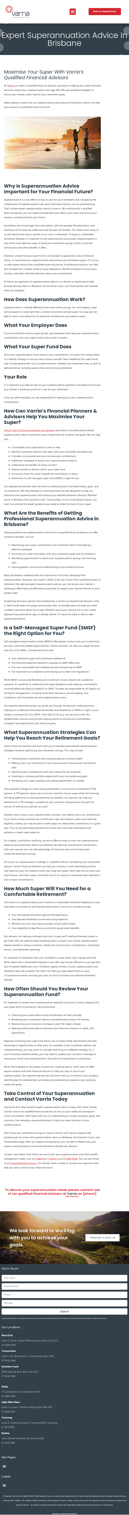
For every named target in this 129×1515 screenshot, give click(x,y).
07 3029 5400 (9, 1345)
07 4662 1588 (8, 1396)
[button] (73, 12)
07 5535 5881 (8, 1443)
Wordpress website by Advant (64, 1514)
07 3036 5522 (8, 1412)
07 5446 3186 (8, 1376)
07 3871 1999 (8, 1427)
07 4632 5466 (9, 1361)
